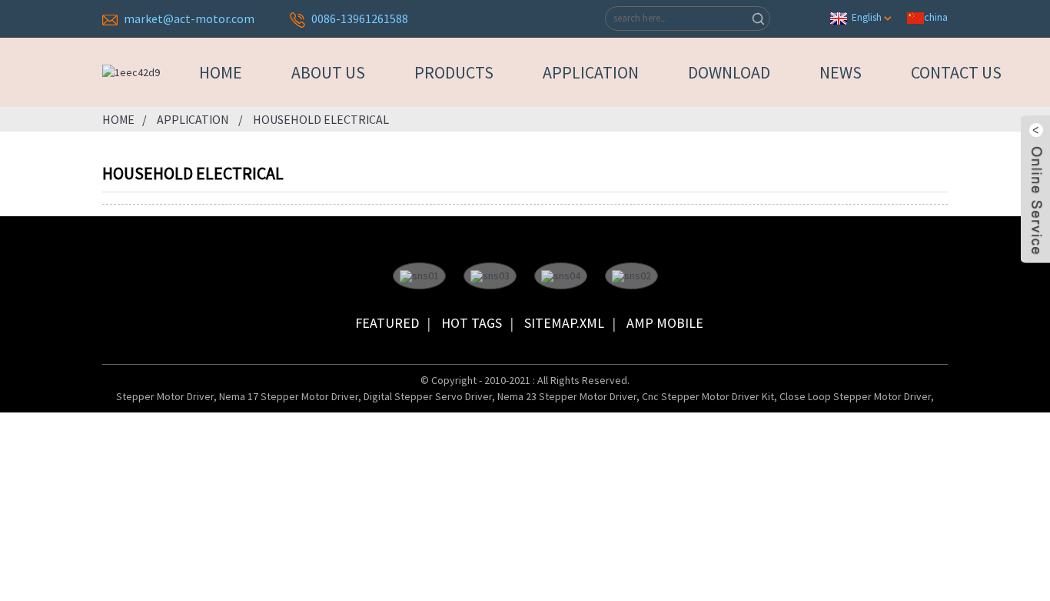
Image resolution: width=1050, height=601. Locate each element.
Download (729, 72)
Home (220, 72)
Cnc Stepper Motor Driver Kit (708, 396)
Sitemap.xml (564, 323)
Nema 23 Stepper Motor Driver (566, 396)
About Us (328, 72)
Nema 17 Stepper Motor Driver (288, 396)
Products (453, 72)
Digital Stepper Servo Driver (428, 396)
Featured (387, 323)
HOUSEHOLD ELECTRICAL (321, 119)
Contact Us (956, 72)
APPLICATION (591, 72)
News (840, 72)
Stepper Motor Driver (165, 396)
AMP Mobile (664, 323)
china (936, 17)
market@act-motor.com (189, 18)
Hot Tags (471, 323)
